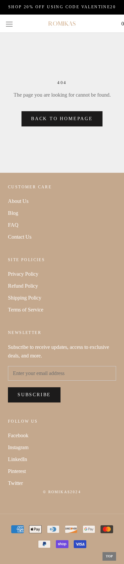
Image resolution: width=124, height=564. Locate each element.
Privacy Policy (23, 274)
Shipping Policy (24, 298)
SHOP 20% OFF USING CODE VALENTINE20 (62, 7)
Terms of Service (25, 309)
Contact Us (19, 237)
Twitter (15, 483)
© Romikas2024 (62, 492)
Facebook (18, 435)
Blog (13, 213)
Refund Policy (23, 286)
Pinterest (17, 471)
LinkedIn (17, 459)
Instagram (18, 447)
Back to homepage (62, 118)
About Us (18, 201)
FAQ (13, 225)
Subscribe (34, 394)
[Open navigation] (9, 23)
